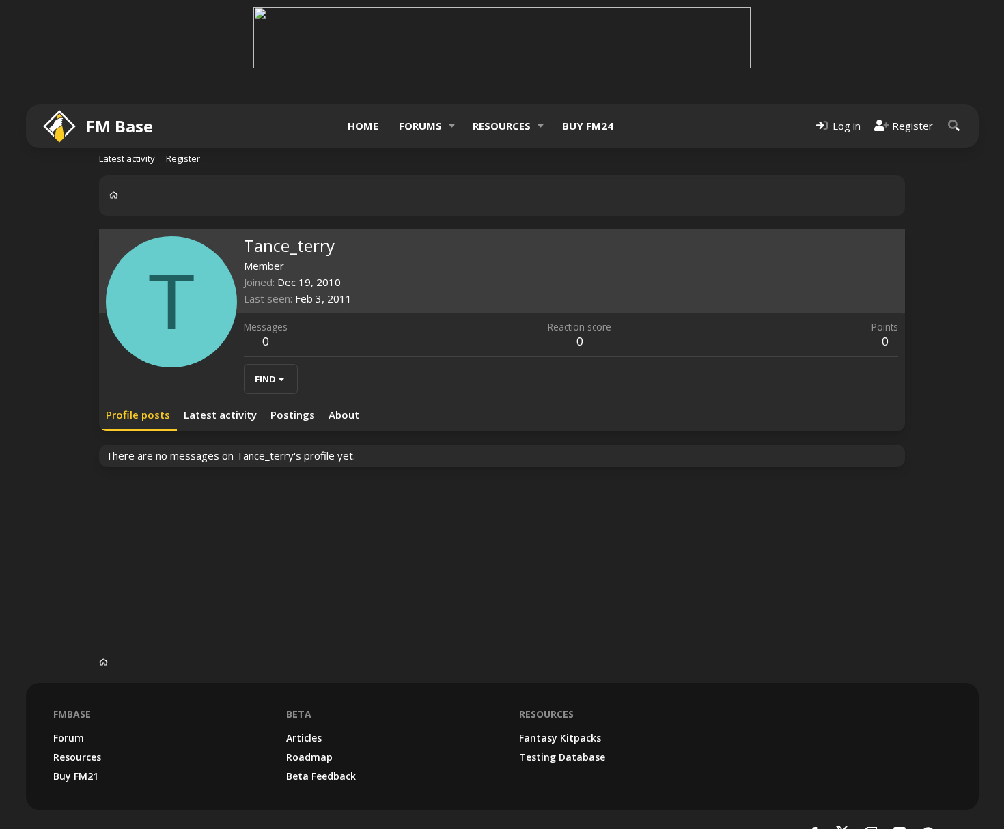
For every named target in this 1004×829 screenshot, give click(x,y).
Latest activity (127, 158)
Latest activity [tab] (220, 414)
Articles (304, 737)
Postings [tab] (292, 414)
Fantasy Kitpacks (560, 737)
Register (183, 158)
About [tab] (344, 414)
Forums (420, 125)
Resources (502, 125)
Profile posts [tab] (138, 414)
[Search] (954, 126)
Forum (68, 737)
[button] (451, 126)
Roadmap (309, 756)
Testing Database (562, 756)
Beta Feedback (321, 776)
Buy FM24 (587, 125)
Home (363, 125)
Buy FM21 (75, 776)
